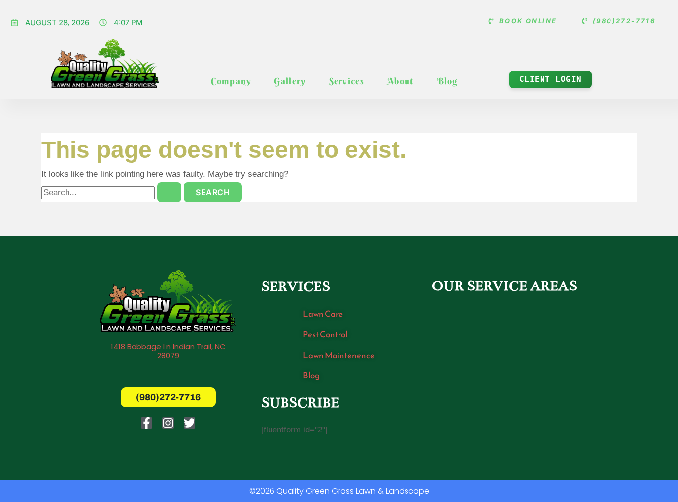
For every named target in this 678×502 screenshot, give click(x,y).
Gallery (290, 81)
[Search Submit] (169, 192)
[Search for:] (112, 192)
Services (346, 81)
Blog (447, 81)
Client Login (550, 79)
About (400, 81)
